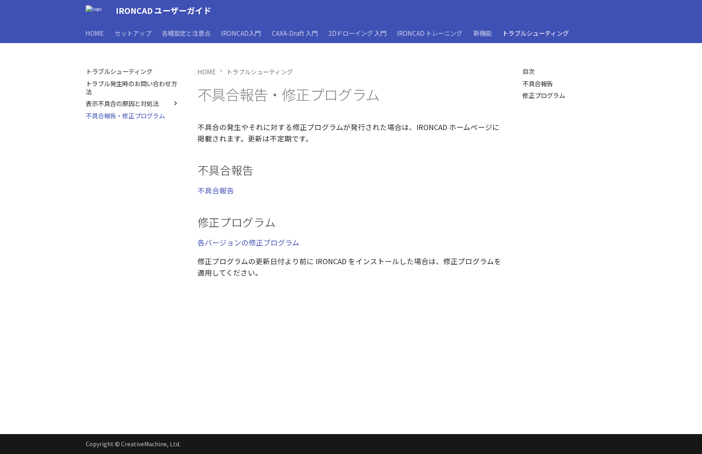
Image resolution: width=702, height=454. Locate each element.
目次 (528, 71)
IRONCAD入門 (241, 32)
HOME (95, 32)
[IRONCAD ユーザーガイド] (93, 11)
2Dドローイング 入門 (357, 32)
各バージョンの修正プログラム (248, 242)
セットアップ (133, 32)
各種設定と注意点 (186, 32)
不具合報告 (215, 190)
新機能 (482, 32)
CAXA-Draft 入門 (295, 32)
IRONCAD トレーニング (430, 32)
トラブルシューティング (536, 32)
